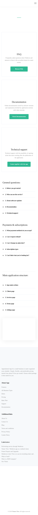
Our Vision (5, 461)
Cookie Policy (6, 435)
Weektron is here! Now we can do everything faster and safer (17, 454)
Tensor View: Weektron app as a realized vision (15, 449)
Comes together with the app (19, 164)
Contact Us (5, 422)
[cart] (31, 3)
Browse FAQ (19, 69)
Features (4, 387)
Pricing (4, 397)
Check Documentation (19, 116)
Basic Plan (4, 400)
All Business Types (7, 390)
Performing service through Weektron (12, 446)
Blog (3, 425)
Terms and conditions (8, 428)
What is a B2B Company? (9, 459)
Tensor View (15, 511)
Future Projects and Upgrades (10, 451)
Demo (3, 394)
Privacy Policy (6, 431)
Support (4, 404)
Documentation (6, 407)
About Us (4, 418)
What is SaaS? (6, 456)
